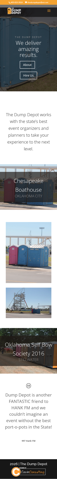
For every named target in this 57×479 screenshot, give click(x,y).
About (27, 65)
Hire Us (28, 75)
